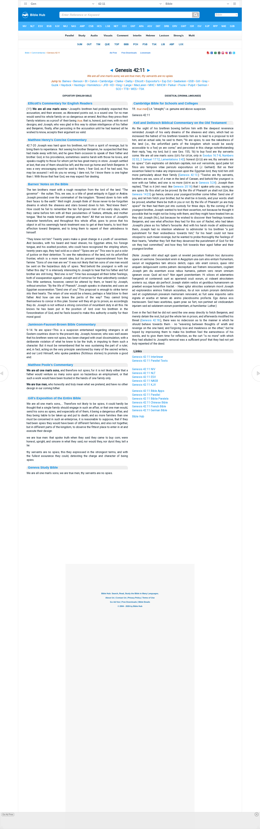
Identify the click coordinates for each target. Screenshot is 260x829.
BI (86, 81)
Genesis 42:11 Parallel (146, 394)
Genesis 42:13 (188, 175)
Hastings (79, 85)
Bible (27, 53)
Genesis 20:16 (182, 186)
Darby (129, 81)
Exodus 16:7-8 (212, 155)
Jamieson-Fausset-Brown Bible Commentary (62, 324)
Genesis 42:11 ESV (144, 377)
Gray (205, 81)
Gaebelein (180, 81)
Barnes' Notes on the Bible (48, 184)
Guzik (54, 85)
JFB (105, 85)
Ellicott (139, 81)
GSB (191, 81)
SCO (118, 89)
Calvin (93, 81)
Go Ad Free (7, 814)
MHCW (161, 85)
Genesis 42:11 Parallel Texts (150, 360)
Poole (182, 85)
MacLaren (140, 85)
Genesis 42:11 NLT (143, 373)
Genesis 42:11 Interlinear (147, 356)
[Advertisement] (130, 542)
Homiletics (94, 85)
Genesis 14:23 (141, 194)
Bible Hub (138, 416)
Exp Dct (166, 81)
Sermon (202, 85)
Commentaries (38, 53)
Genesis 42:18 (150, 320)
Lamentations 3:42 (172, 159)
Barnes (66, 81)
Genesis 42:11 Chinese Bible (150, 402)
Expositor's (153, 81)
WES (134, 89)
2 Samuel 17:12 (150, 159)
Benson (78, 81)
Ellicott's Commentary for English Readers (60, 103)
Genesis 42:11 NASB (145, 380)
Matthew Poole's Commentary (50, 365)
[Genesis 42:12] (255, 381)
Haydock (66, 85)
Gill (198, 81)
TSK (141, 89)
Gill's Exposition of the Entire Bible (54, 398)
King (119, 85)
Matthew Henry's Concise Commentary (57, 140)
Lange (128, 85)
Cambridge (106, 81)
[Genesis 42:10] (4, 381)
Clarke (119, 81)
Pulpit (191, 85)
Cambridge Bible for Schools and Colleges (166, 103)
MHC (151, 85)
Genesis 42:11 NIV (143, 369)
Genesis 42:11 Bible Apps (148, 391)
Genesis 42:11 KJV (144, 384)
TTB (126, 89)
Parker (172, 85)
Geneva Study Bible (43, 467)
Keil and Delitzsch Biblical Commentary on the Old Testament (180, 123)
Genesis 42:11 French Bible (149, 406)
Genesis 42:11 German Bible (149, 410)
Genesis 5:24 (207, 182)
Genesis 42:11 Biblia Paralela (150, 398)
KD (112, 85)
